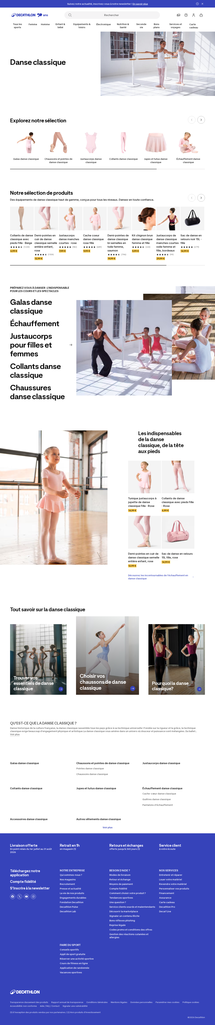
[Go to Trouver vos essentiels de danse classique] (61, 689)
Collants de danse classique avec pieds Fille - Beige (21, 239)
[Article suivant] (201, 120)
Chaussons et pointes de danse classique (58, 161)
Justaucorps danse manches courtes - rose (69, 239)
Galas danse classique (26, 159)
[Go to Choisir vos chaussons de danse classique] (132, 688)
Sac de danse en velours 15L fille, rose (177, 555)
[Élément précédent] (191, 120)
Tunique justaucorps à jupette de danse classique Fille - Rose (142, 502)
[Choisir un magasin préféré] (178, 15)
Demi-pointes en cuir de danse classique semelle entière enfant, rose (45, 243)
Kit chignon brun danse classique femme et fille (142, 239)
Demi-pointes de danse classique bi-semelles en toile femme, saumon (118, 243)
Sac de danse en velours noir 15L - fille (191, 239)
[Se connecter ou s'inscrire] (193, 15)
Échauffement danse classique (188, 161)
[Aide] (186, 15)
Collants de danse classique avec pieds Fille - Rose (178, 502)
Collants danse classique (123, 159)
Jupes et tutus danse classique (155, 161)
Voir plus (108, 827)
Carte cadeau (193, 26)
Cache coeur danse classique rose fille (93, 239)
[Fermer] (202, 3)
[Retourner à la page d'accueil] (29, 15)
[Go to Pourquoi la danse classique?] (199, 689)
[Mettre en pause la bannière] (197, 3)
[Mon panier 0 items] (201, 15)
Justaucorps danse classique (91, 161)
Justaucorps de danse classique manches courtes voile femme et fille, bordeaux (167, 243)
